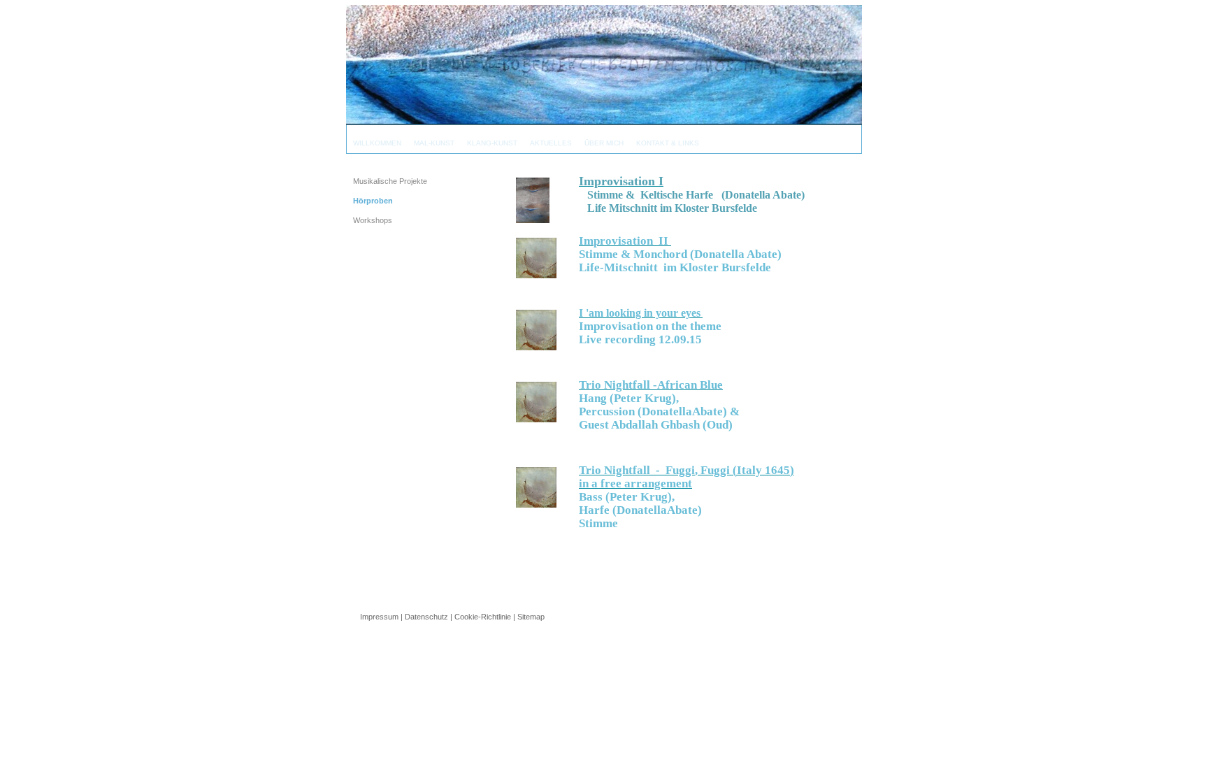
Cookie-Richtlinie (482, 616)
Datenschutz (426, 616)
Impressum (379, 616)
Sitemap (531, 616)
